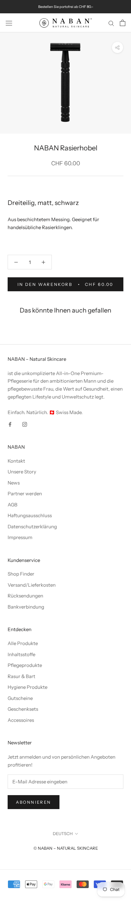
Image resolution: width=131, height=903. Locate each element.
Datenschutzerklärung (32, 527)
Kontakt (16, 461)
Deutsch (63, 833)
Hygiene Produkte (27, 687)
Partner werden (25, 494)
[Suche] (111, 23)
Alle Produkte (23, 643)
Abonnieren (33, 802)
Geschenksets (23, 709)
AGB (12, 505)
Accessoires (21, 720)
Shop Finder (21, 574)
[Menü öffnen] (9, 22)
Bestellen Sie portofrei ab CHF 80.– (65, 6)
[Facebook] (10, 424)
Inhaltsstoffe (21, 654)
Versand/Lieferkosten (32, 585)
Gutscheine (20, 698)
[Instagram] (24, 424)
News (14, 483)
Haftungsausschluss (30, 515)
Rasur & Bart (21, 676)
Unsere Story (22, 472)
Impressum (20, 537)
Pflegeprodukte (25, 665)
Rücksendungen (25, 596)
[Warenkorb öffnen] (122, 23)
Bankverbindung (26, 607)
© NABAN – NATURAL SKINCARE (65, 848)
